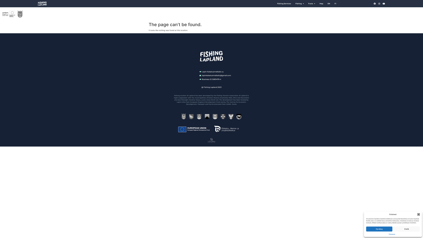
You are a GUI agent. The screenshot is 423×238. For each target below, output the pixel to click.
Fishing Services (284, 4)
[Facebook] (375, 4)
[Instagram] (379, 4)
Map (321, 4)
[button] (418, 214)
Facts (310, 4)
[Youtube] (384, 4)
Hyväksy (379, 229)
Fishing (298, 4)
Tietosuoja (392, 234)
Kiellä (406, 229)
